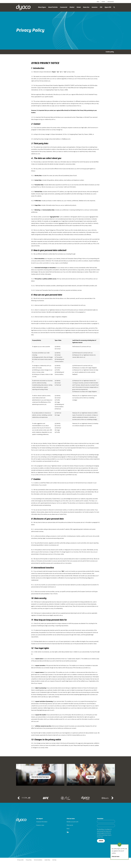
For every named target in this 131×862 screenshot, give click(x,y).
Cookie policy (110, 51)
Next (112, 798)
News (98, 1)
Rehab (79, 7)
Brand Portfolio (53, 7)
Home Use (86, 7)
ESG (101, 7)
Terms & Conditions (38, 860)
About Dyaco (42, 7)
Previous (19, 798)
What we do (70, 825)
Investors (94, 7)
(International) (110, 1)
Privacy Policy (29, 860)
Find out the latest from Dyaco (40, 777)
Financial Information (41, 822)
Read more (91, 777)
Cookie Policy (47, 860)
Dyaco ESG (108, 7)
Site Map (54, 860)
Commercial (63, 7)
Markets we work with (72, 822)
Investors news (40, 825)
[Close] (119, 844)
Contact (103, 1)
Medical (72, 7)
